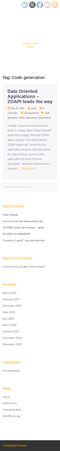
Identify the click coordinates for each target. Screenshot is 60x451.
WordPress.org (11, 416)
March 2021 (9, 293)
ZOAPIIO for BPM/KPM (16, 234)
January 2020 (10, 331)
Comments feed (11, 409)
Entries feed (9, 403)
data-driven (31, 118)
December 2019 (12, 337)
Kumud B (8, 266)
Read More (29, 168)
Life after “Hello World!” (31, 266)
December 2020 (12, 305)
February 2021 (11, 299)
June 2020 (8, 312)
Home (30, 46)
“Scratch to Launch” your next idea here (23, 240)
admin (33, 108)
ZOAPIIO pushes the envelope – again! (23, 227)
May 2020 (8, 318)
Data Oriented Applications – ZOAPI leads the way (30, 96)
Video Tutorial (10, 214)
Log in (6, 397)
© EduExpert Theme (14, 445)
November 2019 (12, 344)
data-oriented (44, 118)
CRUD (22, 118)
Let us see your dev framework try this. (23, 221)
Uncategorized (31, 113)
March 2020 (9, 325)
